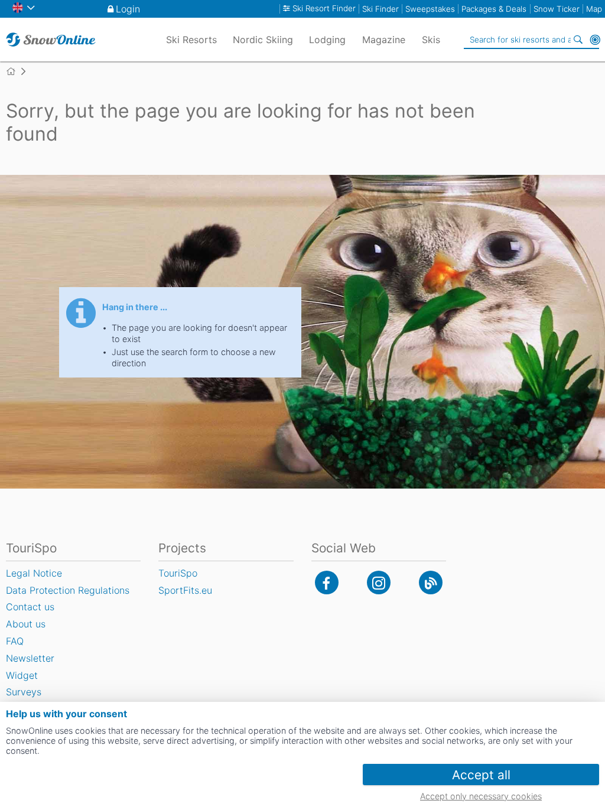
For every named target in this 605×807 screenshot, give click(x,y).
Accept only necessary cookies (481, 796)
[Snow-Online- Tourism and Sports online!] (15, 71)
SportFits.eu (185, 590)
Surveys (23, 692)
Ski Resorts (191, 39)
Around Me (595, 39)
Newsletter (30, 658)
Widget (22, 675)
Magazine (383, 39)
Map (594, 9)
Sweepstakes (430, 9)
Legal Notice (34, 573)
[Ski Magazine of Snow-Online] (431, 582)
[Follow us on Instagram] (379, 582)
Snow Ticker (557, 9)
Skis (431, 39)
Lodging (327, 39)
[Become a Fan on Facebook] (327, 582)
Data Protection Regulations (67, 590)
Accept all (481, 774)
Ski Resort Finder (324, 8)
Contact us (30, 607)
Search (578, 39)
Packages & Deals (493, 9)
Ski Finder (380, 9)
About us (25, 624)
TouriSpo (177, 573)
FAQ (15, 641)
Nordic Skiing (263, 39)
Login (128, 9)
